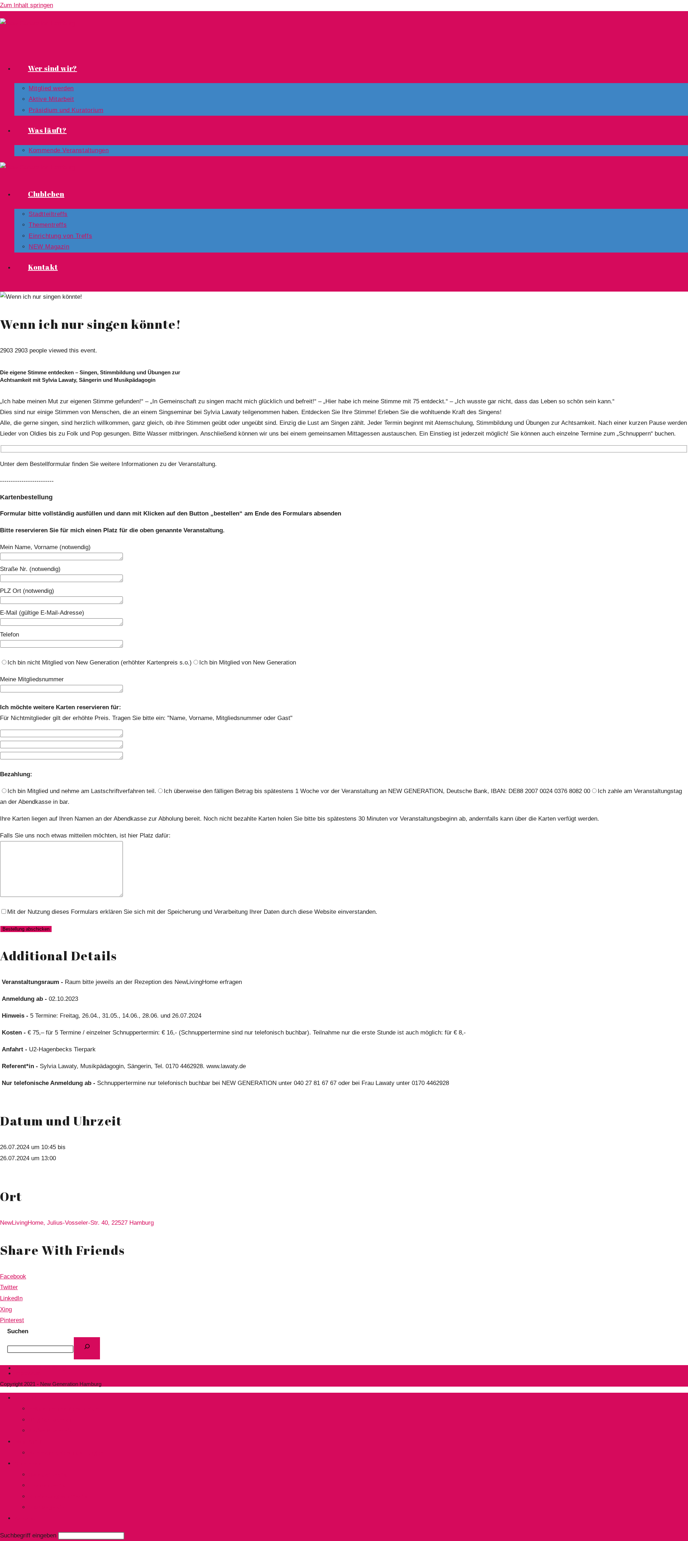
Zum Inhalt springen (26, 5)
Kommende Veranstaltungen (66, 1452)
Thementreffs (47, 1485)
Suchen (17, 1331)
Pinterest (12, 1320)
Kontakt (24, 1518)
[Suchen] (86, 1348)
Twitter (9, 1287)
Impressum (27, 1373)
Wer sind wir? (32, 1397)
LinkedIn (11, 1298)
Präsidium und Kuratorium (64, 1408)
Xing (6, 1309)
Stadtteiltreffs (48, 1474)
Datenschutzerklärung (40, 1368)
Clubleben (27, 1463)
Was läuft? (28, 1441)
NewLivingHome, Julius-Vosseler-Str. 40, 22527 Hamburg (77, 1222)
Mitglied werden (50, 1419)
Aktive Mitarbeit (50, 1430)
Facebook (13, 1276)
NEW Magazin (46, 1507)
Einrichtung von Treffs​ (58, 1496)
